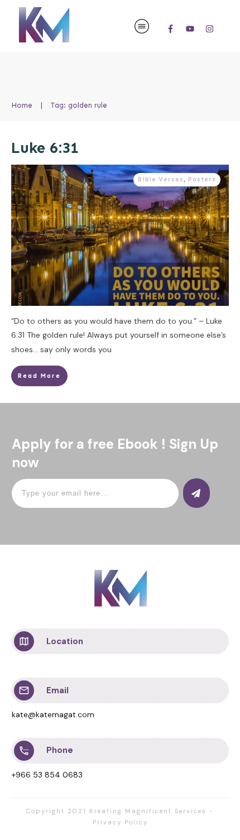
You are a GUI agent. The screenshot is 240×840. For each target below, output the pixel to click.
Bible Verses (161, 179)
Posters (202, 179)
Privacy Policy (120, 822)
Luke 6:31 (45, 148)
